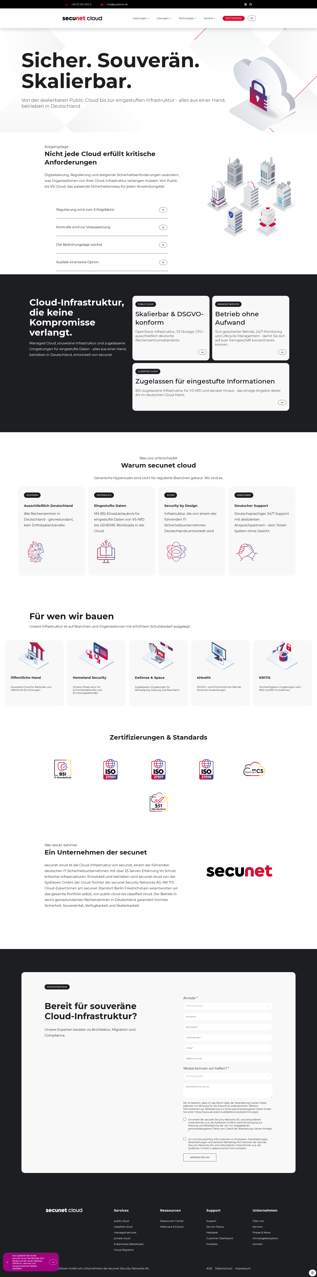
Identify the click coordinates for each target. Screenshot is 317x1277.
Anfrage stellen (199, 1157)
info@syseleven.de (117, 4)
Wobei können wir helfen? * (206, 1068)
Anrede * (190, 998)
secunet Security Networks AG (128, 1268)
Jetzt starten (234, 18)
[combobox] (227, 1006)
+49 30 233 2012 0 (81, 4)
